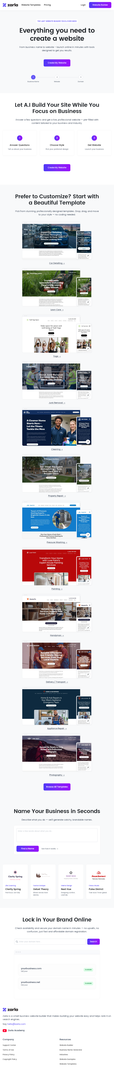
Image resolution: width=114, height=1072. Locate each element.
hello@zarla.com (16, 1024)
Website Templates (31, 5)
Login (83, 5)
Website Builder (100, 5)
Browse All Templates (57, 787)
